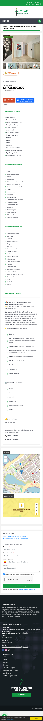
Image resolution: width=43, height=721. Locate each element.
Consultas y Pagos (9, 667)
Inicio (4, 657)
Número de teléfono (8, 559)
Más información (10, 719)
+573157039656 (33, 2)
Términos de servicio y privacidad (27, 589)
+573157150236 (33, 4)
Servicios (5, 665)
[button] (38, 36)
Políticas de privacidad (10, 676)
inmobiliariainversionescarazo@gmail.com (16, 538)
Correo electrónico (8, 553)
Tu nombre (6, 547)
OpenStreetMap (36, 492)
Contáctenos (7, 673)
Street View (12, 73)
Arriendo (5, 662)
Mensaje (5, 565)
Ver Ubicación (18, 510)
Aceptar (36, 718)
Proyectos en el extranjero (11, 670)
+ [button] (5, 457)
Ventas (5, 659)
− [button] (5, 460)
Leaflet (24, 492)
